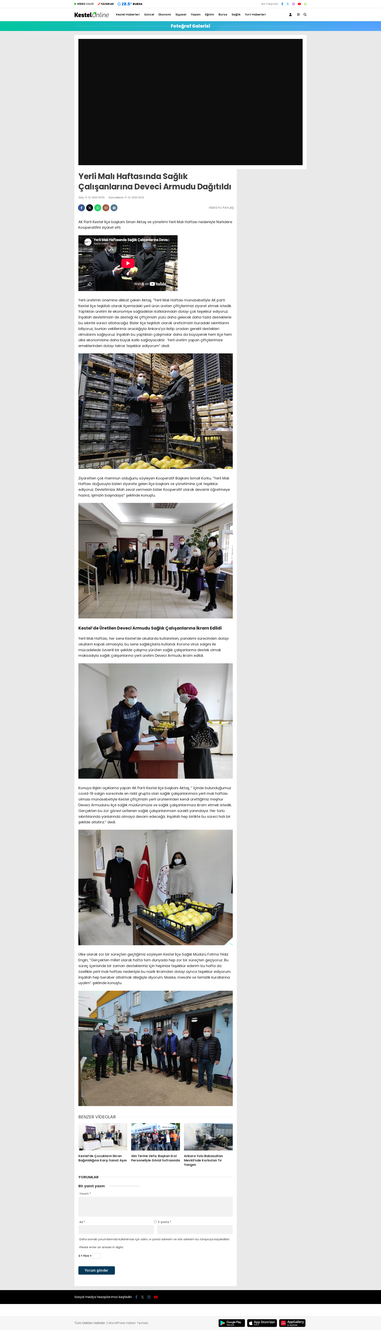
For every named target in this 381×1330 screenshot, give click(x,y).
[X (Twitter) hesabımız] (287, 4)
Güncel (149, 14)
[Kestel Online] (91, 16)
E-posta (164, 1222)
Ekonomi (165, 14)
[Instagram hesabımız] (293, 4)
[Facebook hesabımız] (282, 4)
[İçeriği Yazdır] (114, 207)
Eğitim (209, 14)
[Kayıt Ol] (291, 14)
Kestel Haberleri (128, 14)
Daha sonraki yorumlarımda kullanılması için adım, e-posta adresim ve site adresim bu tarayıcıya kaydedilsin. (154, 1239)
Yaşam (196, 14)
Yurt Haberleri (255, 14)
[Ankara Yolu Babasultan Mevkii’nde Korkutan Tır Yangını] (208, 1137)
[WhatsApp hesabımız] (305, 4)
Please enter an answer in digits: (101, 1247)
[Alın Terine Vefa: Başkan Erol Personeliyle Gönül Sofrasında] (155, 1137)
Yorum (85, 1194)
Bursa (222, 14)
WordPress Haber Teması (128, 1323)
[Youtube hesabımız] (299, 4)
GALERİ (85, 4)
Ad (82, 1222)
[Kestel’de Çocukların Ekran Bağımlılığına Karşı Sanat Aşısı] (102, 1137)
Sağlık (236, 14)
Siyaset (180, 14)
